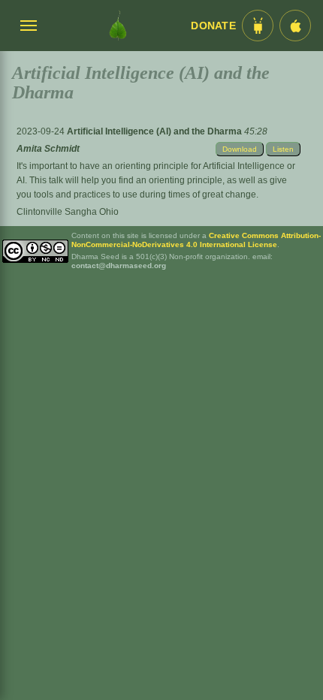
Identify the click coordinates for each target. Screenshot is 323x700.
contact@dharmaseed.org (118, 265)
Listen (283, 149)
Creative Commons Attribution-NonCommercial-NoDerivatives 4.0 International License (196, 240)
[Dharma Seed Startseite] (118, 25)
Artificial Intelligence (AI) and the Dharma (155, 131)
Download (239, 149)
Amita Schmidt (48, 148)
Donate (213, 26)
